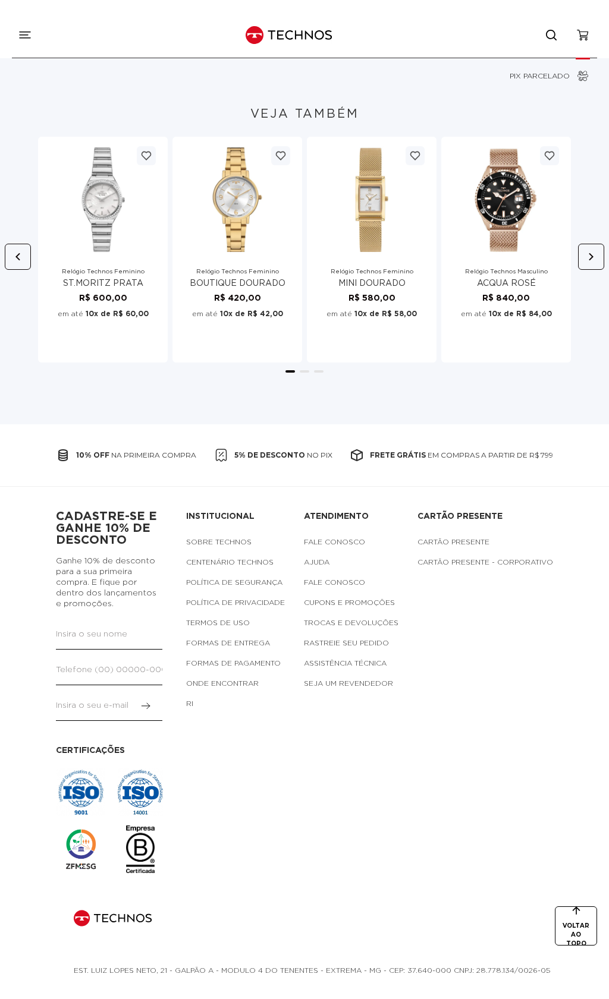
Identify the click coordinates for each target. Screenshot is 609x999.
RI (189, 703)
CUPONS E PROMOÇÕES (349, 602)
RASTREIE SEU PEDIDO (346, 643)
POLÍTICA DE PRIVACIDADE (235, 602)
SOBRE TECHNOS (219, 542)
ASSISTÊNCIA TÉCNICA (345, 663)
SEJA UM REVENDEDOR (348, 683)
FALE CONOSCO (334, 542)
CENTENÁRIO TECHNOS (230, 562)
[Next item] (591, 257)
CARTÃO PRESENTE (453, 542)
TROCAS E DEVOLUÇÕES (351, 622)
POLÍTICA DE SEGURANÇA (234, 582)
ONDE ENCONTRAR (222, 683)
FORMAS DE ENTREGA (228, 643)
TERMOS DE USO (218, 622)
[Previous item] (18, 257)
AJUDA (316, 562)
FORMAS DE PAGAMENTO (233, 663)
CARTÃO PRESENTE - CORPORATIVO (485, 562)
